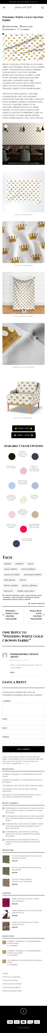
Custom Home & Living (12, 991)
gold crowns (28, 569)
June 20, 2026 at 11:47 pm (19, 660)
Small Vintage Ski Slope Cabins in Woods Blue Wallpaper (23, 834)
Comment (6, 701)
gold (30, 563)
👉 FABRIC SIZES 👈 (23, 428)
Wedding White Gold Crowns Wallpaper (12, 615)
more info (26, 763)
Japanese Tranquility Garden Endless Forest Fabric (24, 942)
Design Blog (10, 29)
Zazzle (5, 973)
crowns (20, 563)
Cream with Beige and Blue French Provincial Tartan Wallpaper (25, 810)
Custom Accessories (11, 977)
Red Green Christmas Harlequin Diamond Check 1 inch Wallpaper (24, 826)
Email (5, 728)
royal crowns (29, 585)
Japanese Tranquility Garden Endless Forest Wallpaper (24, 952)
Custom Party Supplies (12, 984)
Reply (12, 672)
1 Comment (25, 29)
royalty (8, 591)
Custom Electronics (11, 987)
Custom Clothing (10, 980)
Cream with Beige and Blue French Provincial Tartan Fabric (25, 818)
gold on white (12, 574)
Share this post (38, 604)
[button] (4, 7)
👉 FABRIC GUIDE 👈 (23, 435)
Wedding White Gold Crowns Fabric (22, 19)
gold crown (10, 569)
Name (5, 719)
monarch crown (32, 574)
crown (7, 563)
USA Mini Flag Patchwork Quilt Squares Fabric (22, 786)
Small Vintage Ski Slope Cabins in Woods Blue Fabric (23, 842)
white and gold (25, 591)
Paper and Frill (11, 27)
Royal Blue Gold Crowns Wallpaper (36, 615)
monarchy (9, 580)
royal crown (11, 585)
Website (5, 737)
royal (23, 580)
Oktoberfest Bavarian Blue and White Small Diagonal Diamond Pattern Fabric (21, 796)
